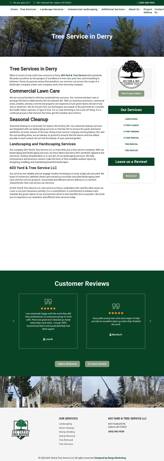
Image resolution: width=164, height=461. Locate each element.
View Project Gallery (131, 93)
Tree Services (28, 9)
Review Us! (131, 176)
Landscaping (131, 119)
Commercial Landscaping (83, 9)
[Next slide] (150, 321)
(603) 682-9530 (147, 3)
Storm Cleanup (131, 125)
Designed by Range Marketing (110, 458)
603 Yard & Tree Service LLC (76, 75)
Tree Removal (131, 144)
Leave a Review (98, 364)
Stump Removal (131, 138)
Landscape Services (52, 9)
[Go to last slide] (13, 321)
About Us (134, 9)
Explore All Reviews (67, 364)
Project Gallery (148, 11)
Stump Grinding (131, 132)
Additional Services (113, 9)
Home (14, 9)
